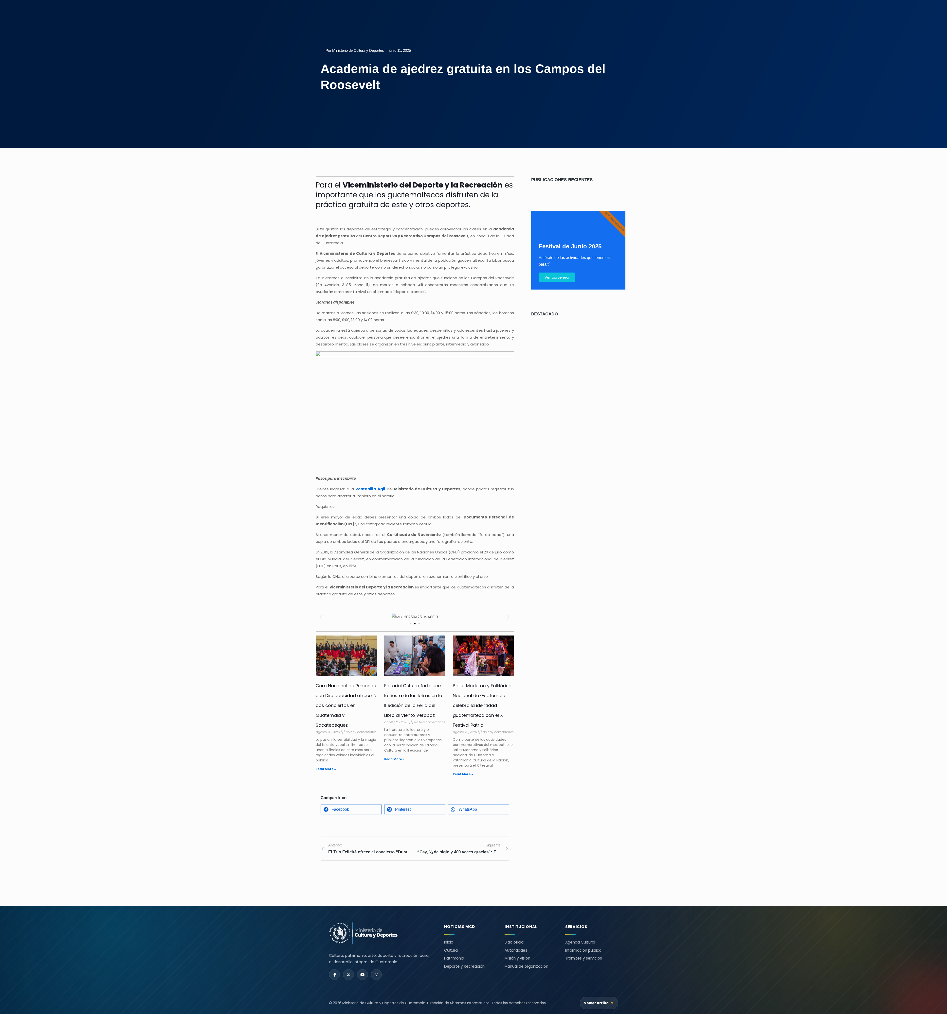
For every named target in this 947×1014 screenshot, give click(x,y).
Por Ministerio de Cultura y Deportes (355, 50)
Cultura (451, 950)
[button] (321, 617)
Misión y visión (517, 958)
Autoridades (516, 950)
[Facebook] (334, 974)
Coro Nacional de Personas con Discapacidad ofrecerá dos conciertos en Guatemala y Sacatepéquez (346, 705)
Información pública (583, 950)
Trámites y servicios (583, 958)
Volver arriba (599, 1003)
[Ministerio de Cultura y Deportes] (380, 933)
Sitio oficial (514, 942)
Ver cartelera (557, 277)
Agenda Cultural (580, 942)
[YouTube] (362, 974)
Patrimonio (454, 958)
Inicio (448, 942)
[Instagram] (376, 974)
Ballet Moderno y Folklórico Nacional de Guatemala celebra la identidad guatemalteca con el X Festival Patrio (482, 705)
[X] (348, 974)
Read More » (326, 769)
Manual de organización (526, 966)
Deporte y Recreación (464, 966)
